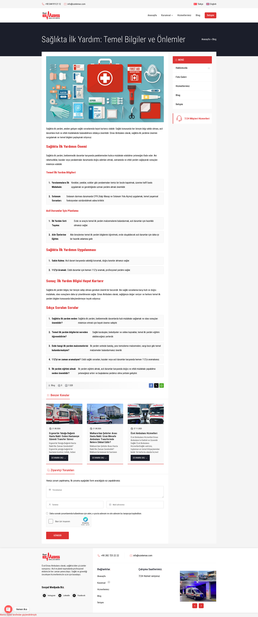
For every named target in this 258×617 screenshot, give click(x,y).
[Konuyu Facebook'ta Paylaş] (151, 385)
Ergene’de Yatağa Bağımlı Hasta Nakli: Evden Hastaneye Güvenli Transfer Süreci (64, 436)
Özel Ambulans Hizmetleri (144, 433)
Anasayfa (206, 39)
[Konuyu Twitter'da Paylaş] (156, 385)
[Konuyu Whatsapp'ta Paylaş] (161, 385)
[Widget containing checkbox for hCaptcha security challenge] (68, 521)
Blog (214, 39)
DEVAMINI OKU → (58, 458)
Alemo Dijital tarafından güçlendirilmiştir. (18, 614)
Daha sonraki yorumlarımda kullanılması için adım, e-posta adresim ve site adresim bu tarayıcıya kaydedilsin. (96, 513)
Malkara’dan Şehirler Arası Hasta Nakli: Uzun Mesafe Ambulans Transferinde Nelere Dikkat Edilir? (103, 438)
